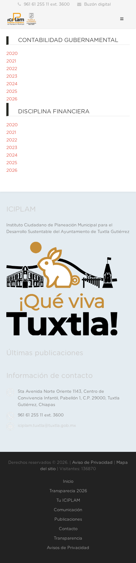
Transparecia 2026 (68, 491)
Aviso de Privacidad (92, 463)
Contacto (68, 529)
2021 (11, 61)
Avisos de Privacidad (68, 548)
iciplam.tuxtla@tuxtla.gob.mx (47, 426)
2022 (11, 69)
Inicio (68, 482)
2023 (11, 76)
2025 (11, 91)
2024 (11, 84)
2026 (11, 99)
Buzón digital (97, 5)
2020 (12, 53)
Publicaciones (68, 520)
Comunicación (68, 510)
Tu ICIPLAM (68, 501)
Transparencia (68, 538)
